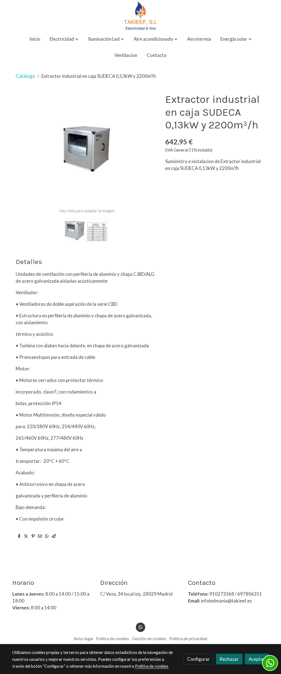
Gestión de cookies (149, 638)
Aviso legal (83, 638)
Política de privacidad (188, 638)
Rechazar (229, 659)
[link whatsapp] (140, 627)
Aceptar (257, 659)
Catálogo (25, 76)
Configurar (198, 659)
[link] (140, 15)
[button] (64, 39)
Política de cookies (112, 638)
